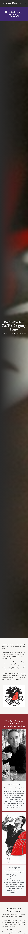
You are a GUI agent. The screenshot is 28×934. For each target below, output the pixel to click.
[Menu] (25, 3)
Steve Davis (12, 3)
